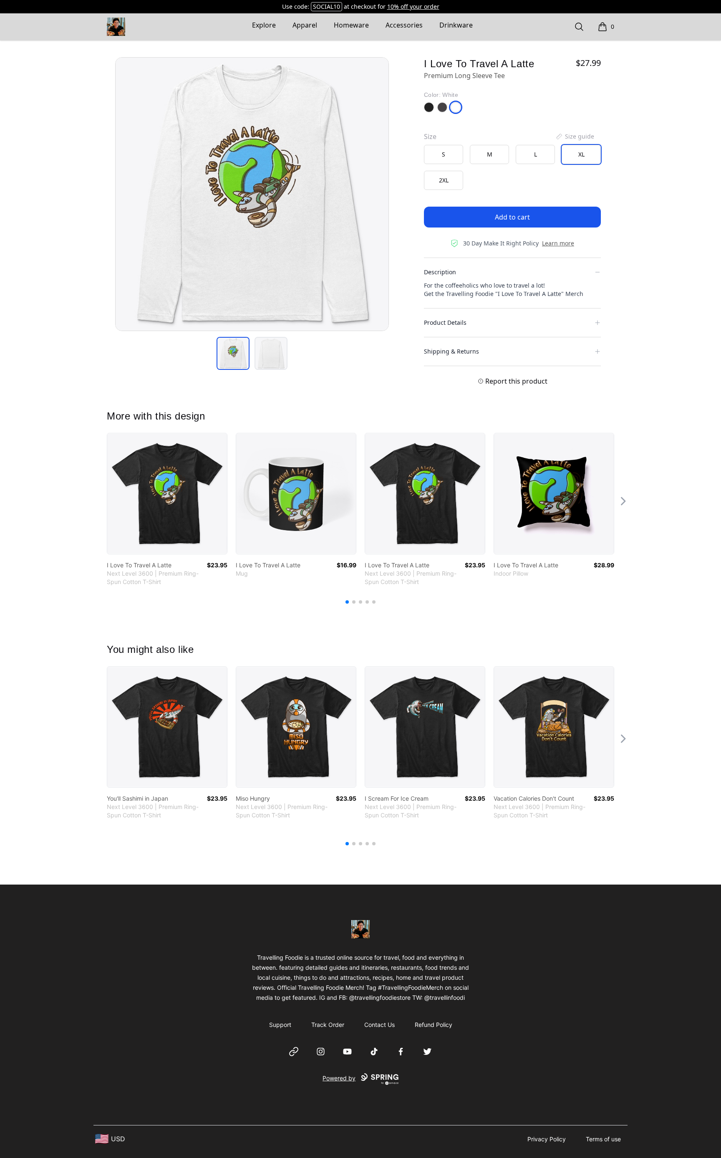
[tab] (233, 353)
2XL (444, 180)
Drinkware (456, 25)
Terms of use (603, 1139)
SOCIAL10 (326, 6)
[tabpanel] (252, 194)
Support (280, 1024)
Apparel (304, 25)
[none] (574, 136)
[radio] (443, 154)
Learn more (558, 243)
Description (440, 272)
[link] (167, 493)
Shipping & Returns (451, 351)
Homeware (351, 25)
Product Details (445, 322)
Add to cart (512, 217)
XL (581, 154)
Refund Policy (433, 1024)
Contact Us (379, 1024)
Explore (264, 25)
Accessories (404, 25)
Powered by (339, 1078)
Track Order (327, 1024)
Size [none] (430, 136)
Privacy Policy (546, 1139)
